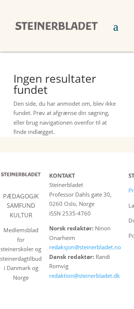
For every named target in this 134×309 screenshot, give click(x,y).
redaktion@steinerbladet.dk (84, 275)
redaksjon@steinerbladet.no (85, 247)
